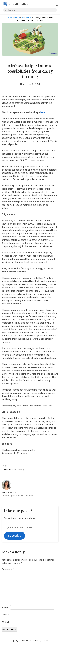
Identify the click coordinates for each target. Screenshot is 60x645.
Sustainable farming (14, 469)
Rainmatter (26, 18)
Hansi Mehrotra (9, 492)
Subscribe (14, 535)
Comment (8, 569)
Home (9, 18)
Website (6, 622)
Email (5, 614)
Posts (17, 18)
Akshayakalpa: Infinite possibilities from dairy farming (30, 71)
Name (6, 607)
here (42, 112)
